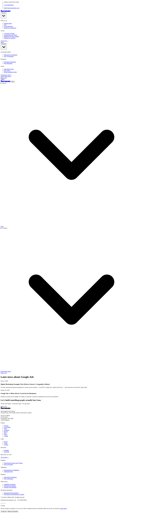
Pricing (3, 76)
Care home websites (9, 33)
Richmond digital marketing (11, 493)
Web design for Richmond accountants (14, 494)
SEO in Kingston (8, 464)
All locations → (5, 457)
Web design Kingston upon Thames (13, 463)
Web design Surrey (9, 69)
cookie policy (63, 508)
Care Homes (7, 427)
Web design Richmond (10, 62)
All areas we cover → (6, 75)
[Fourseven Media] (5, 11)
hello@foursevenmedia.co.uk (11, 8)
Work (2, 42)
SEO (5, 25)
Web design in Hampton (10, 477)
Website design (8, 23)
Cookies (6, 444)
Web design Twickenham (10, 55)
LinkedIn (6, 450)
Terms (5, 443)
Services (3, 13)
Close (12, 81)
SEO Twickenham (9, 56)
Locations (3, 44)
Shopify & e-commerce (10, 28)
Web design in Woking (10, 486)
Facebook (6, 451)
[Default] (1, 503)
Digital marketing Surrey (10, 72)
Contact (6, 436)
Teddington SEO (8, 471)
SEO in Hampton (8, 478)
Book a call (4, 78)
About (9, 76)
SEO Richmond (8, 63)
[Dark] (3, 503)
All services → (4, 41)
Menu (2, 79)
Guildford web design (9, 484)
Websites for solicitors (9, 38)
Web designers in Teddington (11, 470)
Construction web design (10, 35)
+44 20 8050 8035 (9, 5)
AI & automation (8, 26)
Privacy (6, 441)
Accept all (3, 511)
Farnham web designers (10, 487)
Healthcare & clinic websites (11, 36)
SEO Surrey (7, 70)
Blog (6, 76)
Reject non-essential (13, 511)
